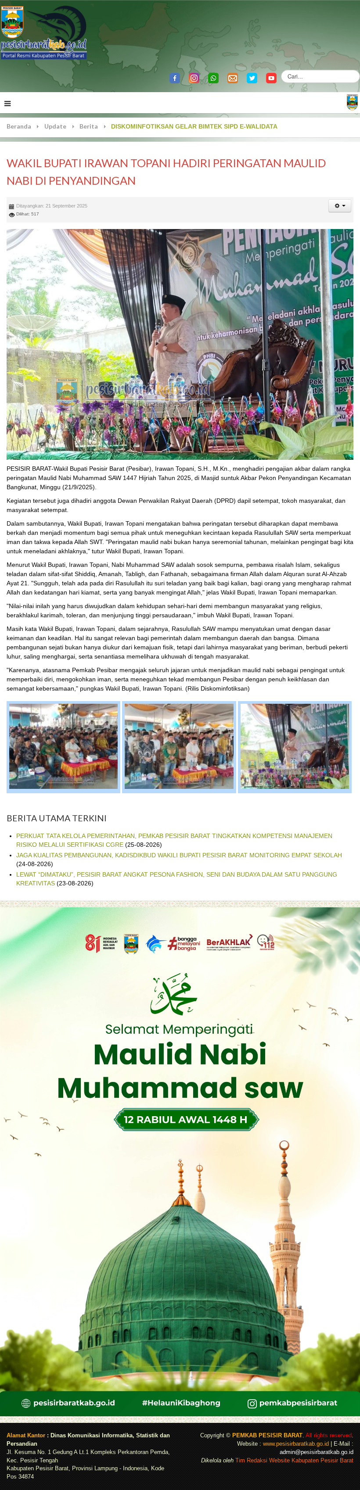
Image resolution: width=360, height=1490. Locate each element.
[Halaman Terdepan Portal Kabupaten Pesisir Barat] (352, 101)
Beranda (19, 126)
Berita (88, 126)
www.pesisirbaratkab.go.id (296, 1444)
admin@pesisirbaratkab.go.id (316, 1452)
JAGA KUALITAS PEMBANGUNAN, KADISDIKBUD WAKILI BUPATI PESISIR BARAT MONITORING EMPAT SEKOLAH (179, 855)
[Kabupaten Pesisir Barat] (44, 31)
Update (55, 126)
